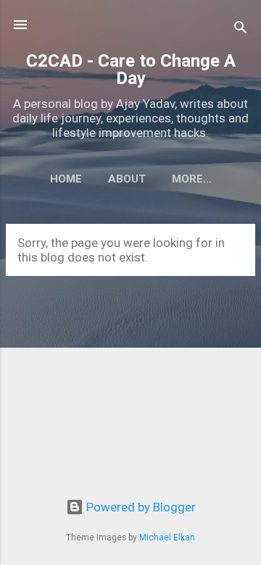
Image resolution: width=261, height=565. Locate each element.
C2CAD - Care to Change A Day (131, 69)
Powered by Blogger (139, 507)
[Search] (240, 29)
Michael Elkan (167, 537)
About (127, 178)
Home (66, 178)
